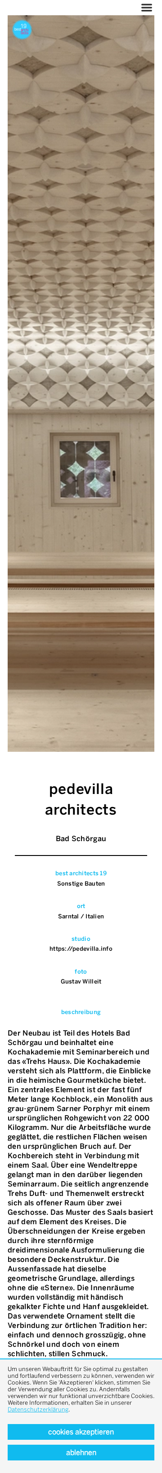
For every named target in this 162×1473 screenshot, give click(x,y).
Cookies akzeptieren (81, 1432)
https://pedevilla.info (81, 948)
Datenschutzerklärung (38, 1409)
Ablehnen (81, 1452)
